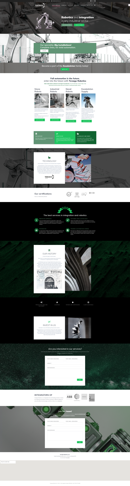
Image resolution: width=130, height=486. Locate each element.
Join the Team (90, 5)
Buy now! (65, 69)
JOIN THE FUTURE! (39, 119)
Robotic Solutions (56, 5)
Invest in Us (76, 5)
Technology (63, 5)
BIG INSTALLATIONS (67, 24)
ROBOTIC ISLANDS (79, 24)
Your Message (51, 367)
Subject (49, 363)
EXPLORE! (44, 50)
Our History (70, 5)
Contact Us (83, 5)
